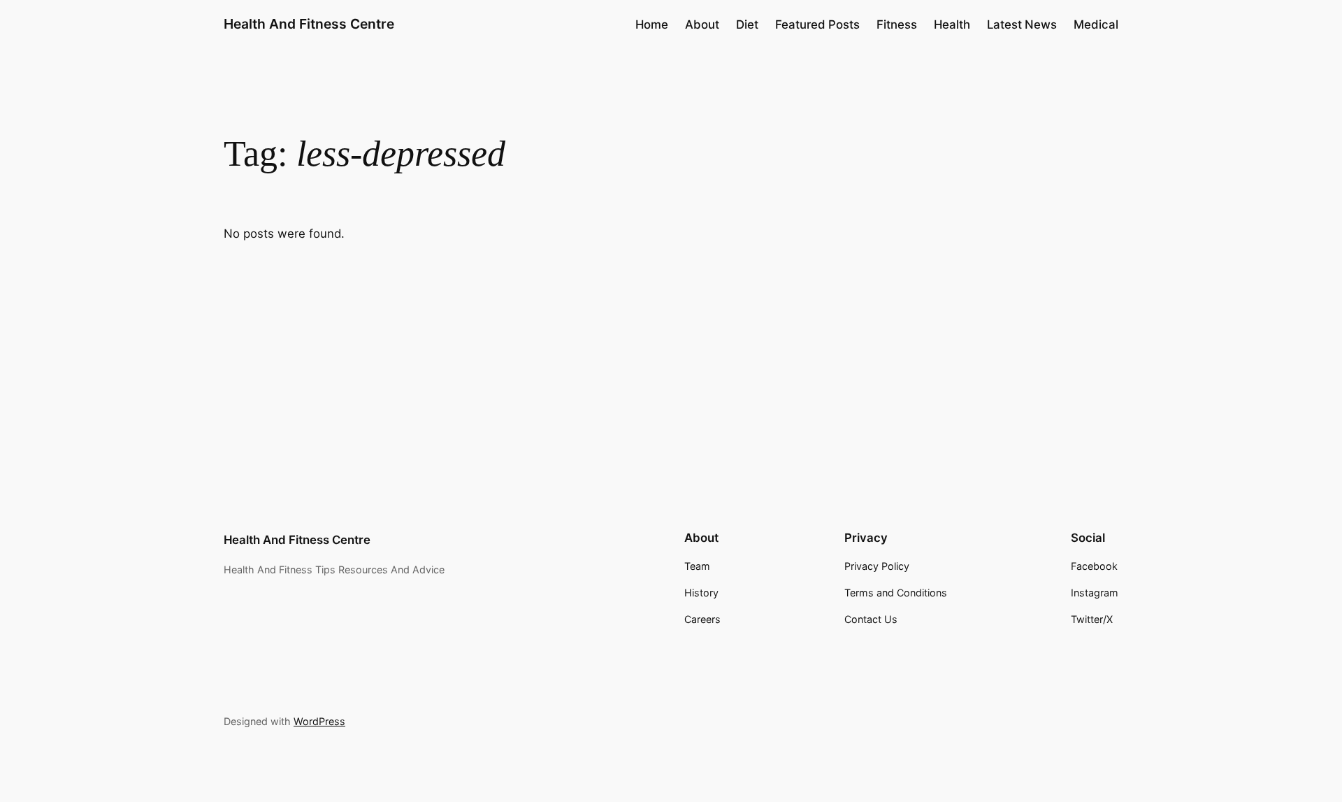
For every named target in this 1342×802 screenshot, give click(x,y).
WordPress (319, 721)
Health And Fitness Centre (309, 23)
